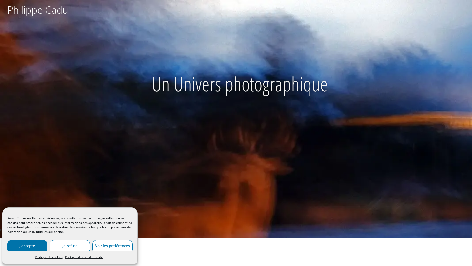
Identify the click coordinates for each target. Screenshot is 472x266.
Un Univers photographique (240, 83)
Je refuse (70, 245)
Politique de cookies (49, 257)
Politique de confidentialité (84, 257)
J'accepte (27, 245)
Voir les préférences (112, 245)
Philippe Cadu (37, 10)
